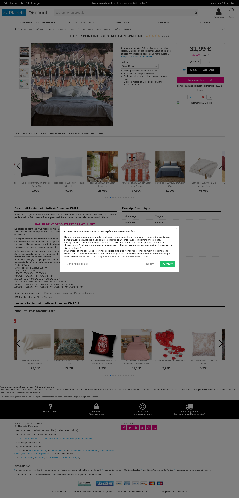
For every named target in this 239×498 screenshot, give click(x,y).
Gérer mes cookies (77, 264)
